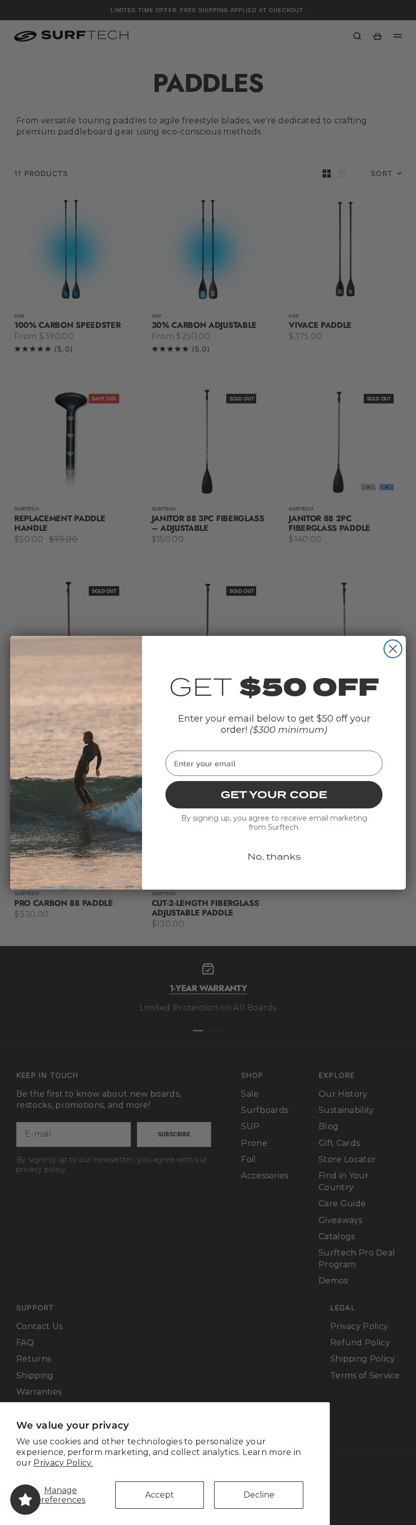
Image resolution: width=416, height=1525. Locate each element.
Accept (159, 1495)
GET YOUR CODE (274, 794)
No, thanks (274, 856)
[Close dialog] (393, 649)
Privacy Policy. (63, 1463)
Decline (259, 1495)
